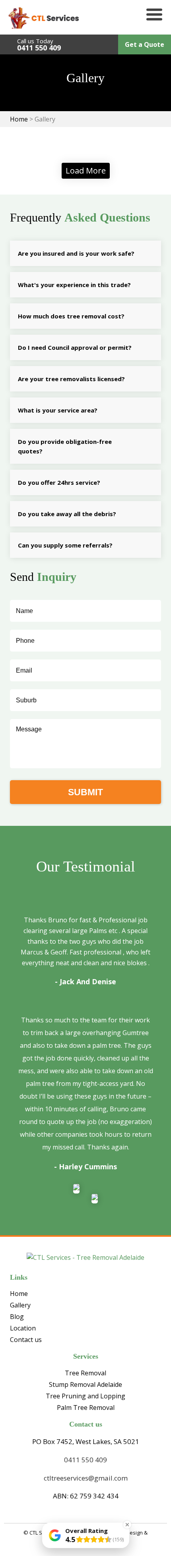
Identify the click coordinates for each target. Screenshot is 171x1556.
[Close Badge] (127, 1525)
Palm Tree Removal (86, 1407)
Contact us (26, 1339)
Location (23, 1328)
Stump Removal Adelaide (85, 1384)
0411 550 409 (39, 47)
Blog (17, 1316)
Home (19, 1293)
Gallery (20, 1305)
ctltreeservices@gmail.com (86, 1478)
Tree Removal (85, 1373)
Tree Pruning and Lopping (85, 1396)
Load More (86, 170)
